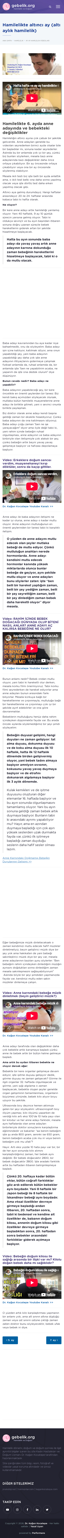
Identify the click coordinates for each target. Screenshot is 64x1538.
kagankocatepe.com (47, 1489)
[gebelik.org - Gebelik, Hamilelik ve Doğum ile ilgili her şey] (19, 7)
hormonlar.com (26, 1489)
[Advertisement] (32, 303)
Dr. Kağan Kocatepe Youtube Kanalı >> (28, 506)
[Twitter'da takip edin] (47, 1509)
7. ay (53, 1340)
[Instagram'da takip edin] (17, 1509)
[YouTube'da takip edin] (7, 1509)
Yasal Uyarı (37, 1526)
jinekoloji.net (9, 1489)
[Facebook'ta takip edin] (27, 1509)
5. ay (10, 1340)
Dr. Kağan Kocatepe (33, 1455)
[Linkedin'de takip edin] (37, 1509)
